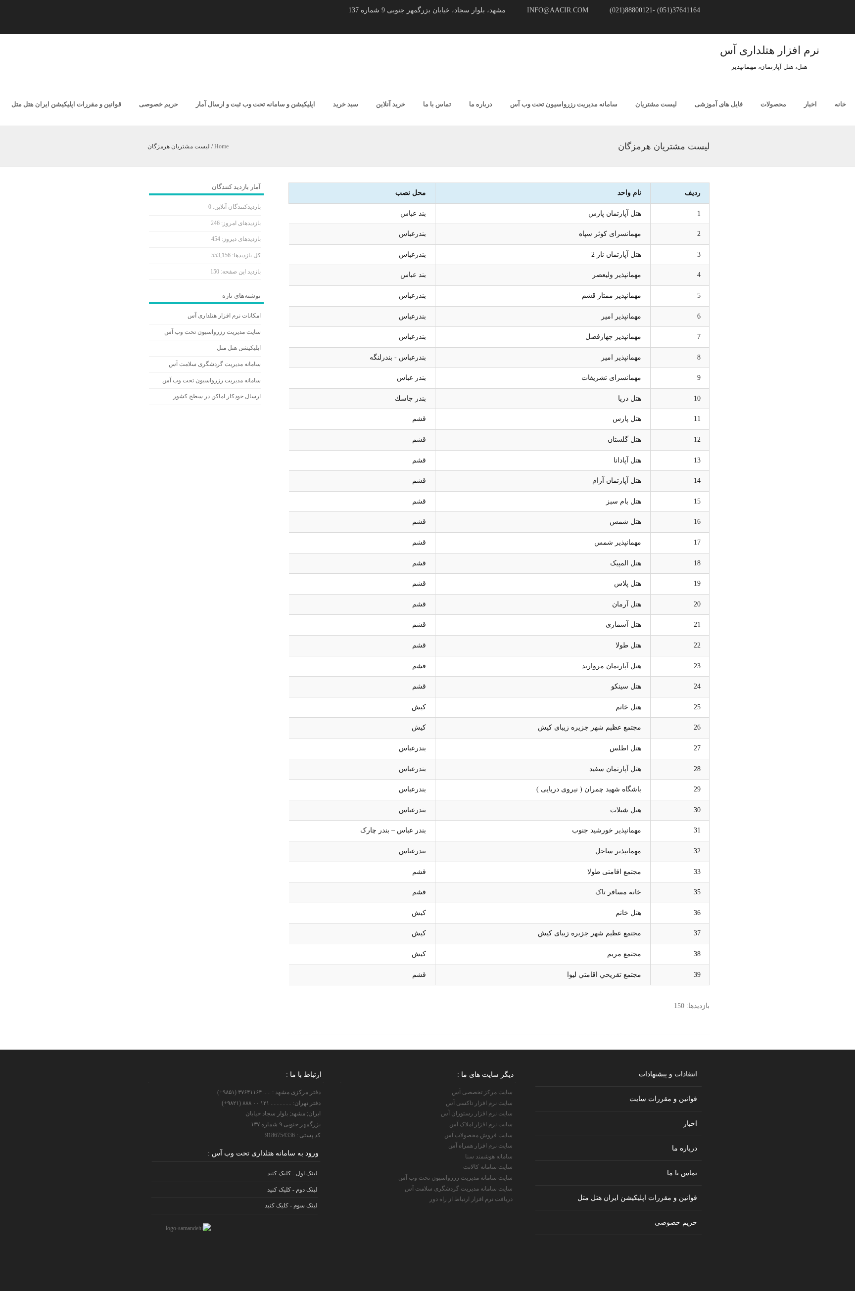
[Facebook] (160, 24)
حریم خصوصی (158, 104)
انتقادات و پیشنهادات (668, 1074)
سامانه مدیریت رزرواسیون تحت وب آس (564, 104)
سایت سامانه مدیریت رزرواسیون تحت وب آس (455, 1177)
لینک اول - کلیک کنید (292, 1173)
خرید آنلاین (390, 104)
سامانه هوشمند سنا (489, 1156)
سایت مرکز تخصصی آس (482, 1092)
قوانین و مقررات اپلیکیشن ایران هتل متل (66, 104)
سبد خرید (345, 104)
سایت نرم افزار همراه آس (480, 1145)
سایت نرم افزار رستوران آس (477, 1113)
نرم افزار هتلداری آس (769, 50)
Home (221, 146)
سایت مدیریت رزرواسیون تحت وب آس (212, 331)
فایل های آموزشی (719, 104)
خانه (840, 104)
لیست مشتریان (656, 104)
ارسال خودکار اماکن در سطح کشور (217, 396)
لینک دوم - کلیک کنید (292, 1189)
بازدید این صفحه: (240, 271)
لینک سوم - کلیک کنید (291, 1205)
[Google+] (184, 24)
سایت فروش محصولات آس (478, 1135)
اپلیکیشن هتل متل (239, 347)
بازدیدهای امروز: (240, 223)
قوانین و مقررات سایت (663, 1099)
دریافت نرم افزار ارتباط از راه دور (471, 1199)
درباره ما (480, 104)
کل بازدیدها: (246, 255)
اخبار (810, 104)
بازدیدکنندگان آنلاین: (236, 206)
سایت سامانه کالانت (488, 1166)
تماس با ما (437, 104)
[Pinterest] (172, 24)
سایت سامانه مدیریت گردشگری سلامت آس (459, 1188)
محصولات (773, 104)
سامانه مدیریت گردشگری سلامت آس (215, 364)
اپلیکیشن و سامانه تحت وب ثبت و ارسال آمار (255, 104)
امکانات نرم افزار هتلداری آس (224, 315)
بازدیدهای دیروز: (240, 238)
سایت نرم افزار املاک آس (481, 1124)
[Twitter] (148, 24)
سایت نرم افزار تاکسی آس (479, 1103)
